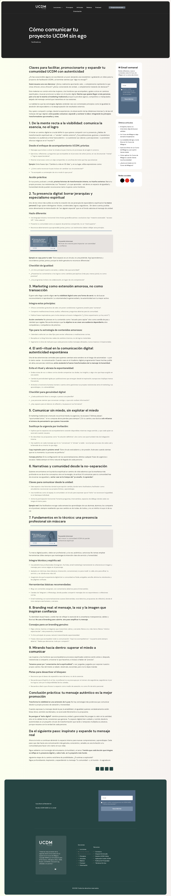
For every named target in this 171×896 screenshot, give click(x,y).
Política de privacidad (102, 861)
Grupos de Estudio (101, 854)
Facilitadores (36, 42)
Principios (69, 7)
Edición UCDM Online (102, 856)
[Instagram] (122, 180)
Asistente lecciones (84, 854)
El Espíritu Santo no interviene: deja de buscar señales (129, 129)
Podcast (98, 7)
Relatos (89, 7)
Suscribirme (129, 99)
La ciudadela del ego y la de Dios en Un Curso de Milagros (129, 142)
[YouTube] (127, 180)
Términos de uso (100, 863)
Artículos (80, 7)
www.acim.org (55, 861)
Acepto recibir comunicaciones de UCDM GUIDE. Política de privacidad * (129, 91)
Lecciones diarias (83, 852)
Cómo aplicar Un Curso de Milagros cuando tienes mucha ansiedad (129, 157)
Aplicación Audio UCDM (103, 858)
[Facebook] (132, 180)
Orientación (77, 11)
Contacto (98, 852)
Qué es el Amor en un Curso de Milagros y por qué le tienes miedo (129, 150)
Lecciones (57, 7)
